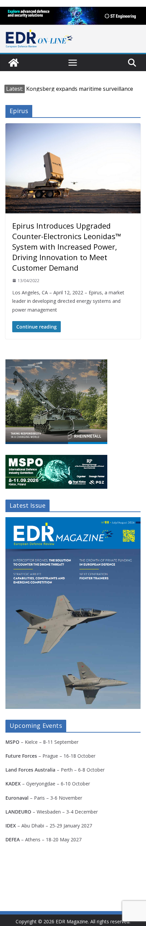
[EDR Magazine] (13, 62)
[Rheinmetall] (56, 363)
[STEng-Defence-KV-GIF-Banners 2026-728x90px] (73, 16)
